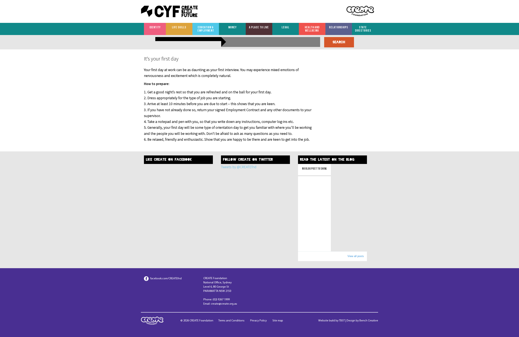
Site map (277, 320)
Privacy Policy (258, 320)
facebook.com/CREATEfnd (166, 278)
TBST (342, 320)
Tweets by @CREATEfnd (238, 167)
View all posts (355, 256)
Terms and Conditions (231, 320)
